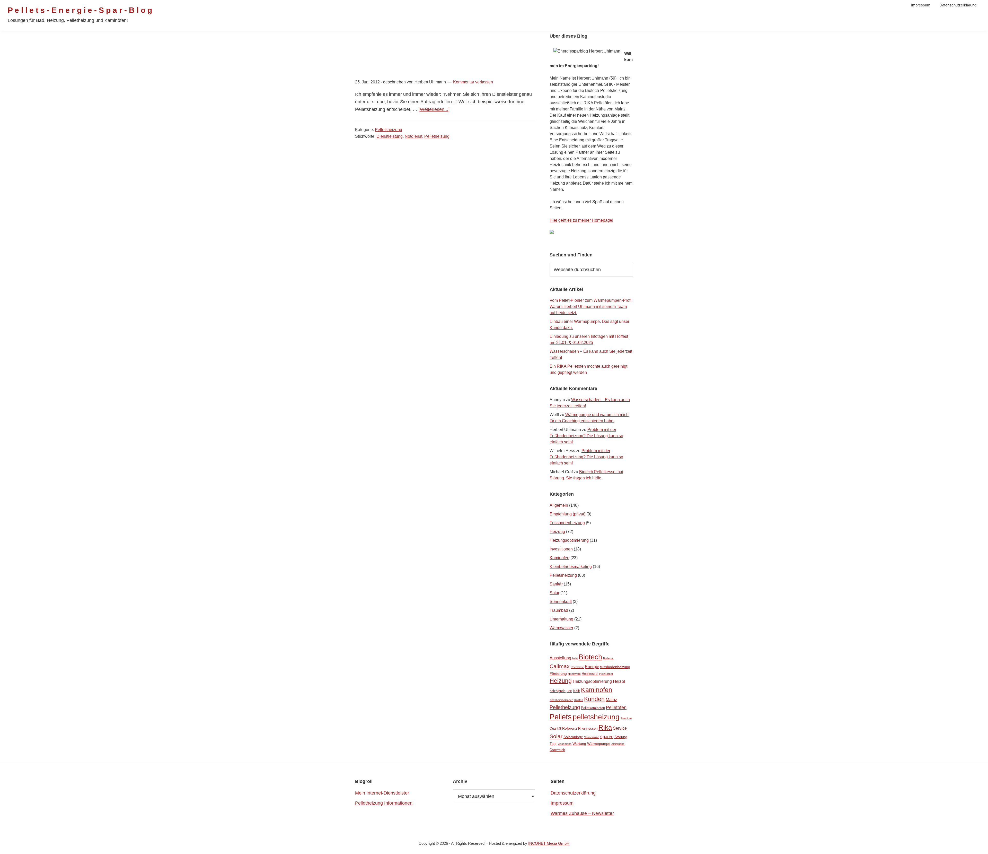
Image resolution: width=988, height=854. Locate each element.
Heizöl (619, 681)
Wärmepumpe (598, 743)
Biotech (590, 657)
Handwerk (574, 673)
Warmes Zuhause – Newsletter (582, 813)
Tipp (553, 743)
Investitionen (561, 549)
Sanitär (556, 584)
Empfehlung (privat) (567, 514)
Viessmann (564, 743)
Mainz (611, 699)
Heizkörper (606, 673)
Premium (626, 718)
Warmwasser (561, 628)
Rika (605, 727)
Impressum (562, 803)
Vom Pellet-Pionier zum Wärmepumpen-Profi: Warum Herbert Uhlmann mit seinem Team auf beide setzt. (591, 306)
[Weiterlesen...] (434, 109)
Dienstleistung (389, 136)
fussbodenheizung (615, 667)
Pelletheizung (436, 136)
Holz (569, 691)
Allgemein (559, 505)
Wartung (579, 743)
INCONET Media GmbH (548, 843)
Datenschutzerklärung (573, 793)
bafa (575, 658)
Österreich (557, 750)
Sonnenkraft (561, 601)
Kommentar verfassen (473, 82)
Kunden (594, 699)
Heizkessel (590, 674)
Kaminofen (559, 558)
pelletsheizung (596, 717)
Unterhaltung (561, 619)
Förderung (558, 673)
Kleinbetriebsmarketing (571, 566)
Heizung (557, 531)
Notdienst (413, 136)
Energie (592, 667)
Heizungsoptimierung (569, 540)
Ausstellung (560, 658)
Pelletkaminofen (593, 708)
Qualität (555, 728)
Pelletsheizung (388, 129)
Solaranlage (573, 737)
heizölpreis (558, 691)
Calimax (560, 666)
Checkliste (577, 667)
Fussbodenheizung (567, 523)
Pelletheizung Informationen (383, 803)
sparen (606, 736)
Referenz (569, 728)
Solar (554, 593)
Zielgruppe (617, 743)
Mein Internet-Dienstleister (382, 793)
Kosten (578, 700)
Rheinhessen (587, 728)
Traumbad (559, 610)
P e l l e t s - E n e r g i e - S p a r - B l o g (80, 10)
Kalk (576, 691)
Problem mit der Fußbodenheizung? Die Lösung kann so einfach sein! (586, 435)
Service (620, 728)
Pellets (561, 716)
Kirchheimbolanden (561, 700)
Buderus (608, 658)
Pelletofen (616, 707)
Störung (620, 737)
